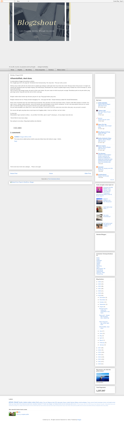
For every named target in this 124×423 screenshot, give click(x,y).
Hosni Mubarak (97, 404)
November (103, 299)
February (102, 342)
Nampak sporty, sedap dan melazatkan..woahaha (104, 311)
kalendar (45, 405)
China (20, 404)
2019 (99, 293)
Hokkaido (99, 260)
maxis (66, 405)
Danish (96, 402)
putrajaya (84, 402)
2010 (99, 364)
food (37, 402)
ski (83, 405)
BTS (19, 412)
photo (11, 402)
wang (104, 405)
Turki (98, 257)
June (101, 333)
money (104, 402)
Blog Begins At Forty (104, 132)
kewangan (100, 402)
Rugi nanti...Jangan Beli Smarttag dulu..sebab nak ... (104, 317)
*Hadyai (98, 262)
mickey (69, 405)
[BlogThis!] (16, 128)
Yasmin (45, 404)
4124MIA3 (16, 136)
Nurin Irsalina (102, 146)
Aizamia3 (100, 167)
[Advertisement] (62, 53)
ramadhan (35, 404)
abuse (112, 404)
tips (94, 405)
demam (24, 405)
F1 (42, 404)
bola (53, 402)
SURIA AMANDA (102, 103)
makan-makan (27, 402)
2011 (99, 361)
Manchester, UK (101, 268)
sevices (80, 405)
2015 (99, 352)
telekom (90, 405)
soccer (74, 404)
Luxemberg (100, 270)
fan (28, 405)
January (102, 345)
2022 (99, 286)
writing (107, 405)
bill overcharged (14, 405)
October (102, 302)
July (101, 331)
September (103, 304)
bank (28, 404)
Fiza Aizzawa (101, 153)
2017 (99, 347)
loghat (54, 405)
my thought (109, 402)
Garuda (92, 404)
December (103, 297)
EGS (56, 402)
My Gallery (29, 69)
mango (63, 405)
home (31, 404)
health (37, 405)
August (102, 306)
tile (92, 405)
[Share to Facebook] (19, 128)
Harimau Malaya (74, 402)
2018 (99, 295)
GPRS (89, 404)
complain (21, 405)
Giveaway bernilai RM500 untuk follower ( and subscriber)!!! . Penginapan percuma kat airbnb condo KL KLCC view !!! (104, 192)
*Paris (97, 267)
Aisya (15, 404)
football (34, 405)
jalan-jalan (60, 402)
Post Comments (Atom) (54, 179)
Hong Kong (100, 274)
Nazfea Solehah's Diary (104, 138)
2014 (99, 354)
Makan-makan (61, 69)
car (53, 404)
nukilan (41, 402)
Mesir (109, 404)
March (101, 340)
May (101, 335)
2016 (99, 350)
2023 (99, 284)
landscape (67, 404)
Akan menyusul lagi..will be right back (104, 323)
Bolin (85, 404)
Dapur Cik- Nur (102, 124)
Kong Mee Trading (104, 404)
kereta (59, 404)
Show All (112, 179)
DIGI (87, 404)
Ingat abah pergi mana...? (107, 207)
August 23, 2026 (102, 133)
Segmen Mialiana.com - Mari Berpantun (107, 200)
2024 (99, 281)
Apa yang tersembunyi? (107, 215)
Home (12, 69)
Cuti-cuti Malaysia (47, 402)
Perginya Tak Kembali (103, 176)
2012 (99, 359)
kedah (68, 402)
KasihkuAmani (102, 174)
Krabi (98, 259)
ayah (114, 404)
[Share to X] (17, 128)
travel (16, 402)
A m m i (100, 118)
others (72, 405)
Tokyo (98, 264)
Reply (15, 141)
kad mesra (41, 405)
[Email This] (14, 128)
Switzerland (100, 271)
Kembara (51, 69)
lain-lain (63, 404)
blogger (50, 404)
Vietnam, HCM (101, 272)
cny (18, 405)
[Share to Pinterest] (21, 128)
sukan (34, 402)
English (20, 69)
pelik (72, 404)
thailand (39, 404)
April (101, 338)
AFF (77, 404)
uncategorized (98, 405)
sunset (113, 402)
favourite (31, 405)
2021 (99, 288)
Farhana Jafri (102, 110)
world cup (11, 404)
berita (10, 405)
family (21, 402)
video (102, 405)
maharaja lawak (59, 405)
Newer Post (13, 173)
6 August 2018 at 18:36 (25, 136)
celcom (92, 402)
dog (27, 405)
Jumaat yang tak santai (104, 119)
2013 (99, 357)
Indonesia (24, 404)
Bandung (99, 266)
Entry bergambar (40, 69)
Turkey (88, 402)
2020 (99, 291)
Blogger (79, 419)
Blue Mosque (81, 404)
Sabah (98, 263)
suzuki (87, 405)
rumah (80, 402)
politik (78, 405)
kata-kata (48, 405)
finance (64, 402)
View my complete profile (22, 414)
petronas (75, 405)
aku (48, 404)
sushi (85, 405)
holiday (56, 404)
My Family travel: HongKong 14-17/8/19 (107, 225)
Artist (18, 404)
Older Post (88, 173)
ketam (52, 405)
